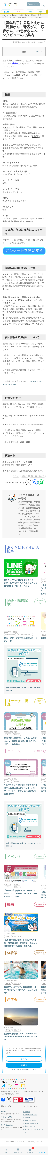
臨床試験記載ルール (30, 1123)
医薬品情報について (30, 1126)
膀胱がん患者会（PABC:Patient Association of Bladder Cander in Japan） (20, 1036)
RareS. (3, 1111)
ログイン (24, 1059)
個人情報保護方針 (30, 1114)
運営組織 (26, 1112)
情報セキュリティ (30, 1120)
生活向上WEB (6, 1117)
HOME (3, 16)
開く (37, 51)
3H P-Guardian (7, 1125)
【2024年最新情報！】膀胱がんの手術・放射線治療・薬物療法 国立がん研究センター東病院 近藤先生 (20, 943)
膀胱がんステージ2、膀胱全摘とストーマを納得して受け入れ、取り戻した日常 (20, 989)
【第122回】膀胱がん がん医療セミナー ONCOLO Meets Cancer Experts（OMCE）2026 (20, 893)
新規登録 (24, 1065)
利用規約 (26, 1117)
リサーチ (8, 16)
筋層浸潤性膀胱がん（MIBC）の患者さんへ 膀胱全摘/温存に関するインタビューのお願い (20, 741)
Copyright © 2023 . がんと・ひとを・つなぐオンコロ (24, 1142)
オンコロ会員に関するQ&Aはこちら (24, 1069)
